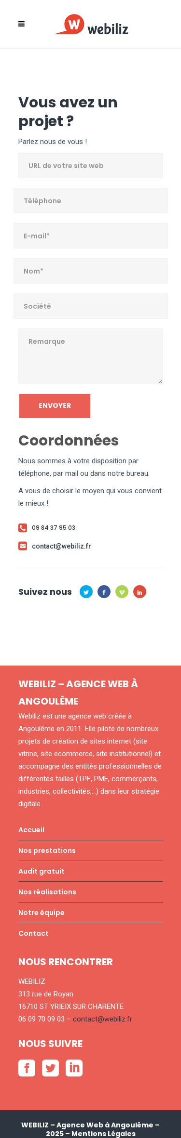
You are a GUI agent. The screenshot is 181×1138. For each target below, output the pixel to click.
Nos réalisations (47, 892)
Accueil (31, 830)
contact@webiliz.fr (102, 1019)
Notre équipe (41, 912)
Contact (33, 933)
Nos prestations (47, 850)
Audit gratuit (41, 871)
